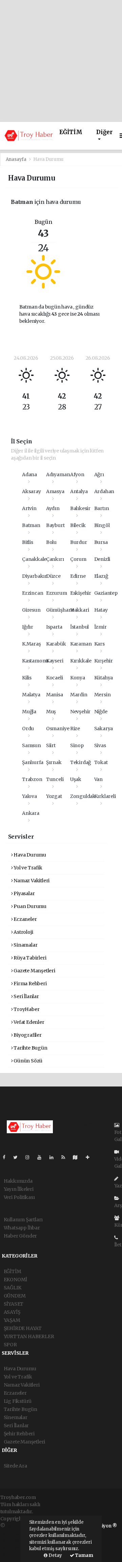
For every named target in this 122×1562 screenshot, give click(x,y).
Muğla (29, 712)
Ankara (30, 813)
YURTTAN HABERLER (29, 1336)
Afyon (77, 474)
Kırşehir (103, 661)
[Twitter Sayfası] (18, 1157)
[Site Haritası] (78, 1157)
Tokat (101, 762)
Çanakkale (34, 559)
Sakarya (103, 728)
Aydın (53, 508)
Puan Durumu (29, 906)
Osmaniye (57, 728)
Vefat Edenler (28, 1022)
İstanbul (79, 627)
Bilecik (78, 525)
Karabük (56, 644)
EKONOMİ (15, 1279)
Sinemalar (15, 1417)
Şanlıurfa (32, 762)
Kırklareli (105, 796)
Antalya (79, 491)
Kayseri (54, 661)
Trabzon (32, 779)
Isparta (54, 627)
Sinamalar (25, 945)
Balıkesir (80, 508)
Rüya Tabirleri (29, 958)
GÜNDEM (15, 1296)
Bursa (101, 542)
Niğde (100, 712)
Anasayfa (16, 159)
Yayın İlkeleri (19, 1189)
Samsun (31, 745)
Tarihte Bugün (30, 1048)
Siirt (51, 745)
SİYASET (14, 1304)
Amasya (55, 491)
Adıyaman (58, 474)
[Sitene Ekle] (90, 1157)
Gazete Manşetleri (34, 971)
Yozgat (54, 796)
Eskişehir (80, 593)
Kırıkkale (81, 661)
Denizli (102, 559)
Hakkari (79, 610)
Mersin (102, 695)
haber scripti (14, 1540)
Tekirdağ (80, 762)
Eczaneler (25, 919)
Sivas (100, 745)
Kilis (27, 678)
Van (98, 779)
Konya (77, 678)
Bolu (51, 542)
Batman (31, 525)
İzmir (100, 627)
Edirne (78, 576)
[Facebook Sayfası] (7, 1157)
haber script (14, 1554)
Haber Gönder (20, 1236)
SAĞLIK (12, 1288)
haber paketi (14, 1533)
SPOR (10, 1345)
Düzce (53, 576)
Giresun (31, 610)
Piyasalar (24, 893)
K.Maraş (31, 644)
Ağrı (99, 474)
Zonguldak (83, 796)
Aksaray (31, 491)
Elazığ (101, 576)
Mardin (78, 695)
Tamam (83, 1555)
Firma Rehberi (29, 983)
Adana (29, 474)
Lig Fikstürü (18, 1401)
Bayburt (55, 525)
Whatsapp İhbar (22, 1228)
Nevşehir (80, 712)
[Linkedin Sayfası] (54, 1157)
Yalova (29, 796)
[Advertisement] (61, 61)
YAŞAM (12, 1320)
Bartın (101, 508)
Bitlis (27, 542)
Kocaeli (54, 678)
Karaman (81, 644)
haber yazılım (16, 1547)
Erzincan (32, 593)
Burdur (78, 542)
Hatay (101, 610)
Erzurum (56, 593)
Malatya (31, 695)
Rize (75, 728)
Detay (54, 1555)
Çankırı (55, 559)
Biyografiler (27, 1035)
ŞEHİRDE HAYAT (23, 1328)
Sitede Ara (15, 1466)
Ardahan (104, 491)
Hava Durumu (29, 855)
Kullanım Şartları (23, 1220)
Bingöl (102, 525)
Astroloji (23, 932)
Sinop (77, 745)
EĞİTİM (70, 132)
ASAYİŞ (12, 1312)
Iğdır (27, 627)
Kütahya (103, 678)
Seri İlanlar (26, 996)
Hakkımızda (18, 1181)
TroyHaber (26, 1009)
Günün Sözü (27, 1061)
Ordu (28, 728)
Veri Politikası (19, 1197)
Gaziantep (106, 593)
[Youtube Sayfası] (42, 1157)
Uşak (75, 779)
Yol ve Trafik (27, 868)
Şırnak (54, 762)
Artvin (29, 508)
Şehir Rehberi (19, 1434)
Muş (51, 712)
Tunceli (55, 779)
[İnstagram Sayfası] (30, 1157)
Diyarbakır (34, 576)
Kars (99, 644)
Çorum (78, 559)
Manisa (54, 695)
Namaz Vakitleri (31, 881)
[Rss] (65, 1157)
